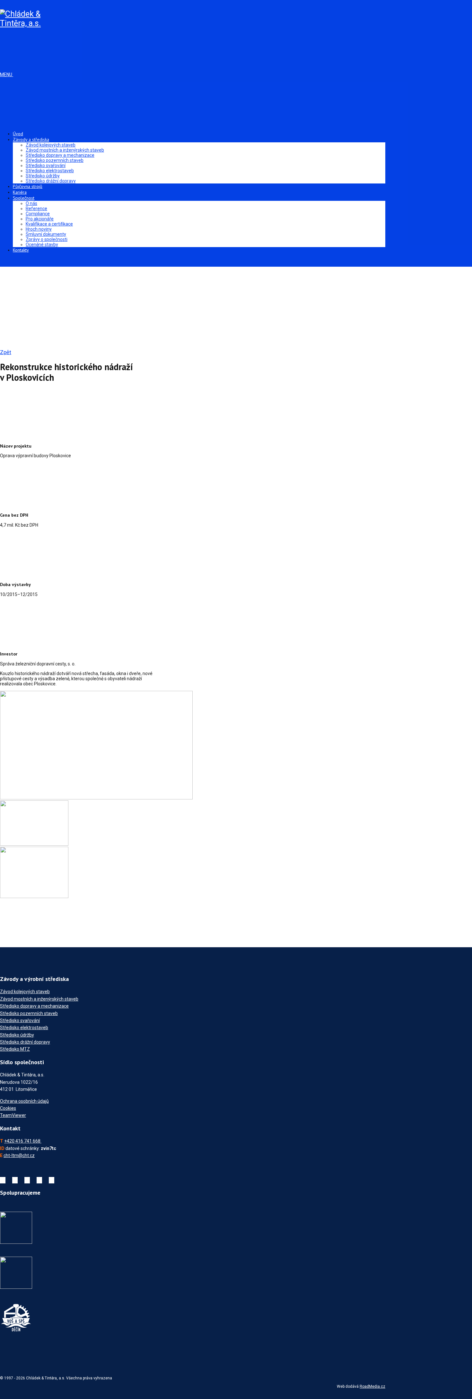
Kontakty (21, 250)
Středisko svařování (46, 165)
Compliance (38, 213)
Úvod (18, 134)
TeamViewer (13, 1115)
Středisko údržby (43, 175)
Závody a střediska (31, 139)
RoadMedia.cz (372, 1386)
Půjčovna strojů (27, 186)
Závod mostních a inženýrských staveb (65, 150)
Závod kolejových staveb (50, 144)
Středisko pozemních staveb (54, 160)
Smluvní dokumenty (46, 234)
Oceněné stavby (42, 244)
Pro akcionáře (40, 218)
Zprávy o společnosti (46, 239)
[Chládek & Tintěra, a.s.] (21, 23)
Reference (36, 208)
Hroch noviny (39, 229)
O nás (31, 203)
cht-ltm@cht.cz (19, 1155)
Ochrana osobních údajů (24, 1101)
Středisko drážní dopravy (51, 180)
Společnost (23, 198)
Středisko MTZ (15, 1049)
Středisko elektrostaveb (50, 170)
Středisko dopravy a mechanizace (60, 155)
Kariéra (20, 192)
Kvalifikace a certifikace (49, 224)
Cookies (8, 1108)
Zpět (5, 352)
